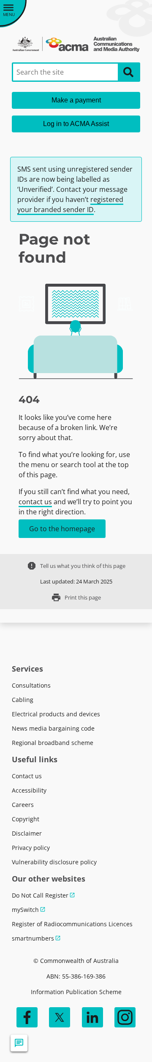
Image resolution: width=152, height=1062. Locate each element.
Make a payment (76, 100)
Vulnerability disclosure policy (54, 862)
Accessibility (29, 790)
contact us (35, 501)
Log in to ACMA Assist (76, 123)
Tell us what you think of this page (76, 566)
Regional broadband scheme (52, 743)
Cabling (22, 700)
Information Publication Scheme (76, 992)
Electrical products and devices (56, 714)
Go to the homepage (62, 528)
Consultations (31, 685)
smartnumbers (33, 938)
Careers (23, 805)
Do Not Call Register (40, 895)
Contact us (27, 776)
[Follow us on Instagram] (125, 1017)
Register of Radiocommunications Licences (72, 924)
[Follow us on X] (59, 1017)
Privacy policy (31, 848)
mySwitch (25, 910)
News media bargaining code (53, 728)
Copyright (25, 819)
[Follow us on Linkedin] (92, 1017)
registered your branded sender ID (70, 204)
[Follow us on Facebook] (27, 1017)
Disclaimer (27, 833)
